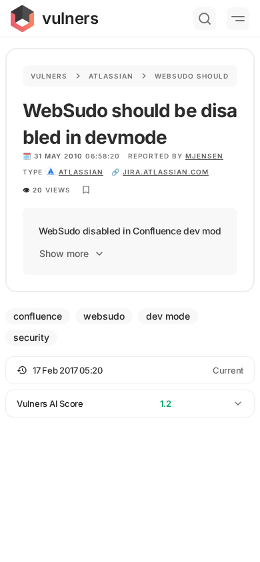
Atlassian (111, 76)
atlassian (81, 172)
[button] (130, 370)
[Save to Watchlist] (86, 189)
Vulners (49, 76)
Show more (64, 253)
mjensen (204, 156)
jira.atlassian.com (166, 172)
